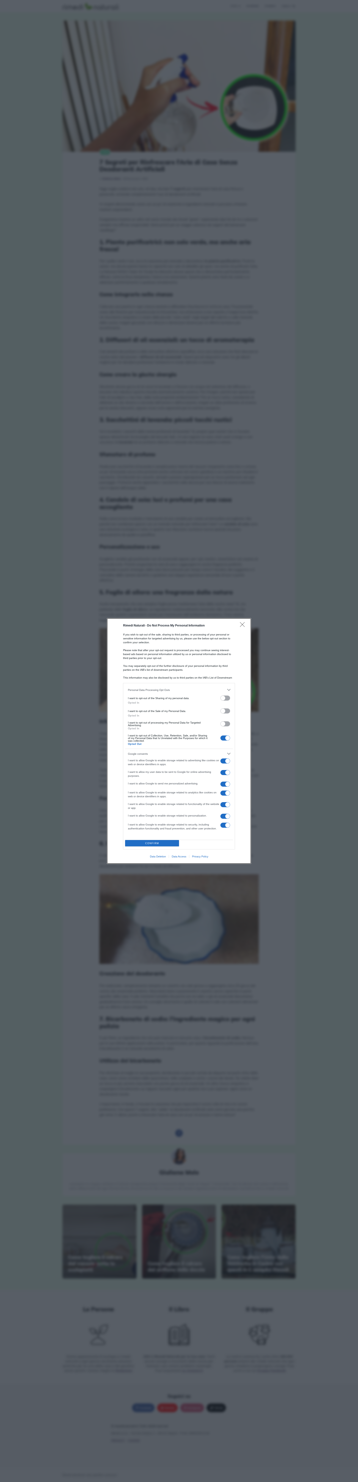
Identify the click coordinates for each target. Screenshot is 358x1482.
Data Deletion (158, 856)
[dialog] (179, 741)
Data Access (179, 856)
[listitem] (179, 690)
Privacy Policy (200, 856)
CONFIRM (152, 843)
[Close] (243, 625)
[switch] (225, 698)
